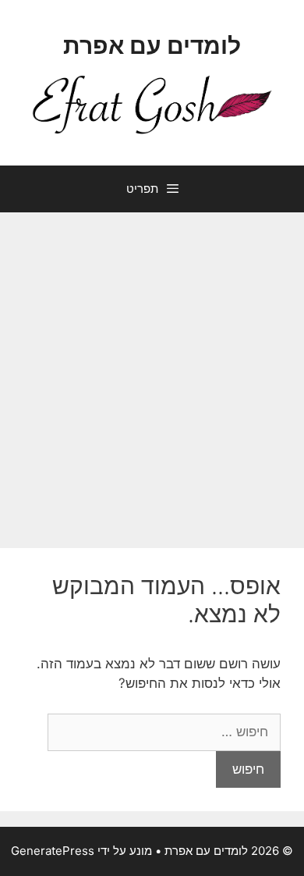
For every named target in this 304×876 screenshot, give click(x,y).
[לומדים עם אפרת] (152, 104)
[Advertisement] (152, 372)
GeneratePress (52, 850)
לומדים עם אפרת (152, 45)
